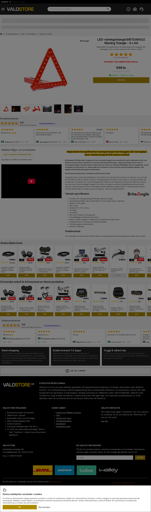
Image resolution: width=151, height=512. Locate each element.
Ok (20, 507)
